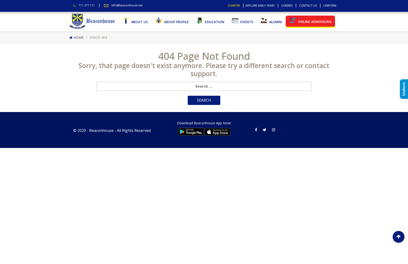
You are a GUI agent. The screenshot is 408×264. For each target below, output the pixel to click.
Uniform (329, 6)
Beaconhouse (101, 130)
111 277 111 (87, 5)
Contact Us (308, 6)
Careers (287, 6)
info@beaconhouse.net (127, 5)
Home (79, 37)
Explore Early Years (260, 6)
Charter (234, 6)
